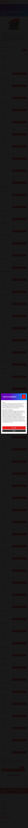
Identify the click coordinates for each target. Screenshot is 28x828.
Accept (14, 427)
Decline (14, 430)
